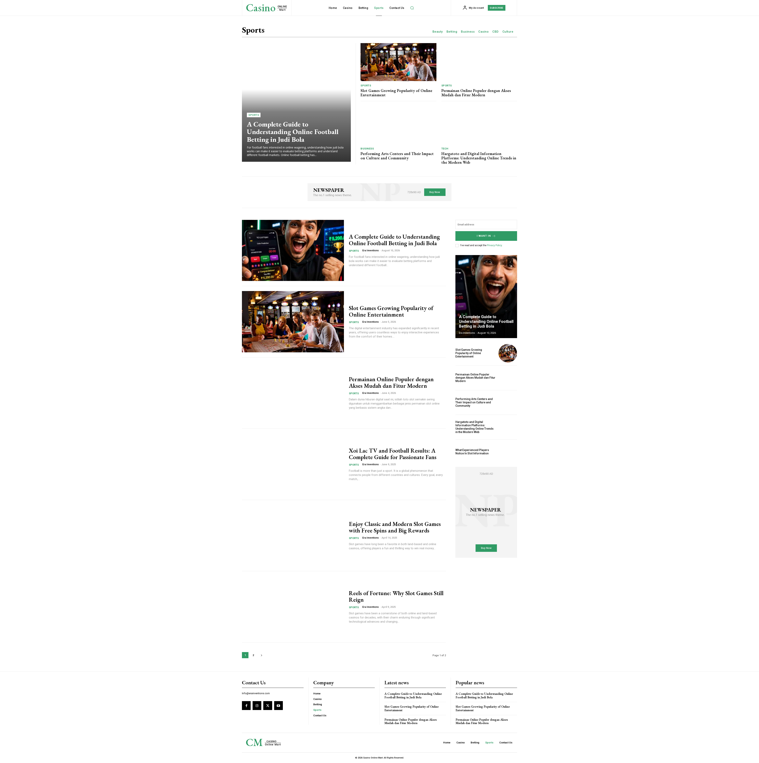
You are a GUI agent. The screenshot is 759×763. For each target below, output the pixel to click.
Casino (483, 31)
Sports (253, 114)
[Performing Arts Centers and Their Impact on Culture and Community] (398, 125)
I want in (484, 235)
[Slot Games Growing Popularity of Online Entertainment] (398, 62)
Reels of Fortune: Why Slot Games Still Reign (396, 596)
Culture (508, 31)
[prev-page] (503, 262)
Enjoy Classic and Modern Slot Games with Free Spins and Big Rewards (395, 527)
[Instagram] (257, 705)
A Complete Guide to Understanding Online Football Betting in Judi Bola (292, 132)
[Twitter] (267, 705)
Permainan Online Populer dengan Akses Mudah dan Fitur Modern (476, 92)
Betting (452, 31)
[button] (412, 8)
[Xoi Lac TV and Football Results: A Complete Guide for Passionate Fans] (293, 464)
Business (468, 31)
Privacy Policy (494, 245)
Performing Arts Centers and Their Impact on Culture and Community (397, 156)
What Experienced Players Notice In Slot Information (472, 451)
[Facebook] (246, 705)
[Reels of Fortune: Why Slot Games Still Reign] (293, 606)
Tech (444, 148)
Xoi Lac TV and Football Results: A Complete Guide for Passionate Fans (392, 454)
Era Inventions (370, 250)
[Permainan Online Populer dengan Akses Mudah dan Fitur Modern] (479, 62)
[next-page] (261, 655)
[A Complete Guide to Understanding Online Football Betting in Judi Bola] (296, 102)
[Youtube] (278, 705)
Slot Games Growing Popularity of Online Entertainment (396, 92)
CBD (495, 31)
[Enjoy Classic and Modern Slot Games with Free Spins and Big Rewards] (293, 535)
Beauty (437, 31)
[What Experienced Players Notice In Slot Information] (507, 451)
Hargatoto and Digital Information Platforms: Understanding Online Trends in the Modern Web (478, 158)
